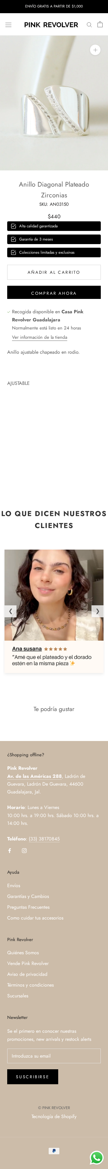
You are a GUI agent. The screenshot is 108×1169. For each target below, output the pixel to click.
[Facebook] (9, 850)
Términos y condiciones (30, 985)
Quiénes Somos (23, 952)
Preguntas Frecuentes (28, 907)
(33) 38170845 (44, 838)
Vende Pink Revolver (28, 963)
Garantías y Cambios (28, 896)
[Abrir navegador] (8, 24)
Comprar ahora (54, 293)
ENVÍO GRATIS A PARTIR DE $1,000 (54, 6)
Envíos (13, 885)
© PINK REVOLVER (54, 1108)
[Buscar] (89, 24)
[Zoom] (95, 50)
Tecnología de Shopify (54, 1116)
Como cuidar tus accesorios (35, 917)
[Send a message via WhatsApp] (96, 1158)
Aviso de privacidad (27, 974)
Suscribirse (33, 1077)
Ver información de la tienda (39, 337)
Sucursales (17, 995)
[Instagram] (24, 850)
